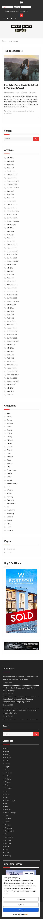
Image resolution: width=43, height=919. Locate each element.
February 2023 (12, 284)
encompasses (20, 111)
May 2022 (10, 314)
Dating (9, 437)
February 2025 (12, 204)
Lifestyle (10, 490)
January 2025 (11, 208)
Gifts (8, 467)
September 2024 (13, 221)
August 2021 (11, 344)
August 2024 (11, 224)
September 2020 (13, 381)
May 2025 (10, 194)
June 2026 (10, 161)
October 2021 (12, 338)
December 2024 (13, 211)
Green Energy (11, 470)
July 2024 (10, 228)
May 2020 (10, 395)
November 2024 (13, 214)
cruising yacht (11, 111)
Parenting (10, 500)
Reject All (21, 904)
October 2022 (12, 298)
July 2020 (10, 388)
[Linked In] (11, 18)
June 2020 (10, 391)
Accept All (20, 910)
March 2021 (11, 361)
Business (10, 423)
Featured (10, 447)
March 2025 (11, 201)
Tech (8, 523)
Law (8, 487)
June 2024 (10, 231)
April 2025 (10, 198)
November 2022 (13, 294)
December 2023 (12, 251)
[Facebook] (4, 18)
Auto (8, 413)
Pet (8, 507)
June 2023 (10, 271)
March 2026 (11, 171)
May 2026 (10, 164)
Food (9, 453)
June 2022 (10, 311)
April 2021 (10, 358)
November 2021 (13, 334)
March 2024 (11, 241)
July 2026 (10, 158)
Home (9, 477)
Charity (9, 430)
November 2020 (13, 375)
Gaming (9, 463)
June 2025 (10, 191)
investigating (29, 111)
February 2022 (12, 325)
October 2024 (12, 218)
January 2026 (11, 178)
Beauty (9, 417)
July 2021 (10, 348)
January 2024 (11, 248)
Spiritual (10, 517)
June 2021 (10, 351)
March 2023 (11, 281)
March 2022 (11, 321)
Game (9, 460)
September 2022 (13, 301)
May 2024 (10, 234)
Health (9, 473)
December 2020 (12, 371)
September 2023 (13, 261)
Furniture (10, 457)
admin (25, 93)
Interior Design (12, 483)
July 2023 (10, 268)
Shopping (10, 513)
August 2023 (11, 264)
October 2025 (12, 184)
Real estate (11, 510)
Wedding (10, 530)
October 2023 (12, 258)
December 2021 (12, 331)
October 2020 (12, 378)
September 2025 (13, 188)
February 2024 (12, 244)
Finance (9, 450)
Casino (9, 427)
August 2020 (11, 384)
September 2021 (13, 341)
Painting (10, 497)
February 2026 (12, 174)
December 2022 (12, 291)
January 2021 (11, 368)
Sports (9, 520)
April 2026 (10, 168)
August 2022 (11, 304)
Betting (9, 420)
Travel (34, 93)
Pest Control (11, 503)
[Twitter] (7, 18)
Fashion (10, 443)
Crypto (9, 433)
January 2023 (11, 288)
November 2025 (13, 181)
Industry (10, 480)
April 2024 (10, 238)
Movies (9, 493)
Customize (21, 899)
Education (10, 440)
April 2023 (10, 278)
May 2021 (10, 354)
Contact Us (11, 549)
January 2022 (11, 328)
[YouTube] (15, 18)
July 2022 (10, 308)
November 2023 (12, 254)
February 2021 (12, 365)
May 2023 (10, 274)
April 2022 (10, 318)
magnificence (8, 113)
